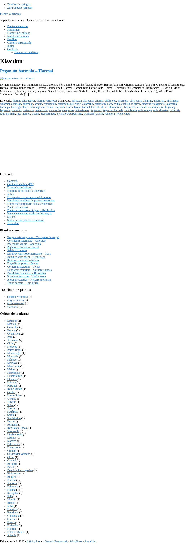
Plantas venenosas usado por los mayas (29, 213)
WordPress (76, 541)
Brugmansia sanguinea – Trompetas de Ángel (33, 237)
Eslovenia (12, 486)
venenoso (12, 306)
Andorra (12, 483)
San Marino (14, 418)
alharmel (5, 103)
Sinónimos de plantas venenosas (25, 220)
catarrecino (50, 103)
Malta (10, 369)
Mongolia (12, 356)
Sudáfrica (12, 411)
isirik (164, 107)
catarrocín (63, 103)
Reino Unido (14, 388)
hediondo (129, 107)
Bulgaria (12, 463)
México (11, 323)
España (11, 489)
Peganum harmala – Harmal (26, 70)
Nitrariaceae (82, 110)
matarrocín (41, 110)
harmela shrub (99, 107)
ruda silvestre (160, 110)
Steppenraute (47, 113)
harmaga (5, 107)
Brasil (10, 466)
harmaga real (38, 107)
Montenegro (14, 353)
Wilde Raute (123, 113)
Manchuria (13, 366)
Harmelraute (116, 107)
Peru (9, 336)
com (109, 103)
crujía (116, 103)
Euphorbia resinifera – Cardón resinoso (29, 269)
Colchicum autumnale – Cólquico (26, 240)
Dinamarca (13, 447)
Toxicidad (13, 223)
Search (11, 216)
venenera (109, 113)
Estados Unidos (16, 532)
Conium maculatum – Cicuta (23, 266)
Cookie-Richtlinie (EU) (20, 184)
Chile (10, 343)
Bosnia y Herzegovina (20, 470)
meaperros (68, 110)
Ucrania (11, 398)
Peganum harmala (113, 110)
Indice (10, 193)
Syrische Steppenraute (69, 113)
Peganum (96, 110)
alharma (147, 100)
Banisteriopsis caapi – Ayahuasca (26, 256)
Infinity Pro (33, 541)
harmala (60, 107)
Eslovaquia (13, 444)
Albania (11, 535)
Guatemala (13, 515)
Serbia (10, 414)
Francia (11, 522)
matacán (16, 110)
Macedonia (13, 372)
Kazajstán (12, 493)
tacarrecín (88, 113)
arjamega (28, 103)
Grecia (11, 519)
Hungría (12, 509)
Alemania (12, 340)
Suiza (10, 405)
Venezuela (13, 431)
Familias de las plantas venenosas (26, 190)
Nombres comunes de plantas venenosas (30, 203)
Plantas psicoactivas (24, 100)
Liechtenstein (14, 434)
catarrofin (87, 103)
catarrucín (100, 103)
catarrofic (75, 103)
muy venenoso (15, 300)
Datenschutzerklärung (19, 187)
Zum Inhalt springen (18, 4)
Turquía (11, 401)
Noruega (12, 346)
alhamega (123, 100)
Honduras (12, 512)
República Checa (17, 427)
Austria (11, 479)
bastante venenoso (17, 296)
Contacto (12, 180)
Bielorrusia (13, 473)
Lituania (12, 379)
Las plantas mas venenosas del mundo (29, 197)
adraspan (77, 100)
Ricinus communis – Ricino (23, 260)
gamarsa (161, 103)
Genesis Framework (56, 541)
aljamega (16, 103)
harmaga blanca (20, 107)
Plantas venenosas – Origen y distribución (31, 210)
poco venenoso (15, 303)
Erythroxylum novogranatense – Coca (29, 253)
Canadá (11, 460)
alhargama (136, 100)
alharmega (172, 100)
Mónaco (12, 359)
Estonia (11, 528)
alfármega (110, 100)
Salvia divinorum (17, 250)
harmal (50, 107)
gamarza (172, 103)
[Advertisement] (92, 143)
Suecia (11, 408)
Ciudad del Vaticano (18, 453)
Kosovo (11, 440)
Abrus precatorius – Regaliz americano (29, 279)
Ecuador (12, 320)
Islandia (11, 499)
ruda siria (175, 110)
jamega (172, 107)
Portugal (12, 385)
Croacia (11, 450)
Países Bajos (14, 349)
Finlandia (12, 525)
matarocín (28, 110)
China (10, 457)
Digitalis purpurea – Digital (22, 263)
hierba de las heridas (148, 107)
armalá (38, 103)
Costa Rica (13, 333)
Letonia (11, 437)
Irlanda (11, 502)
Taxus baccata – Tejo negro (22, 282)
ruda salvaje (145, 110)
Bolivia (11, 330)
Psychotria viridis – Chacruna (24, 243)
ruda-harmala (7, 113)
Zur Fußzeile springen (19, 7)
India (10, 506)
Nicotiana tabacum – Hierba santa (26, 276)
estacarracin (148, 103)
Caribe (11, 392)
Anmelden (90, 541)
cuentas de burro (130, 103)
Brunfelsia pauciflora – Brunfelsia (26, 273)
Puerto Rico (14, 395)
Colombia (12, 327)
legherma (5, 110)
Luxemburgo (14, 375)
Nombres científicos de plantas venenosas (31, 200)
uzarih (99, 113)
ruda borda (130, 110)
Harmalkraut (73, 107)
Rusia (10, 421)
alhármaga (159, 100)
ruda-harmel (23, 113)
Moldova (12, 362)
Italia (10, 496)
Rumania (12, 424)
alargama (88, 100)
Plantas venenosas (10, 13)
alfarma (99, 100)
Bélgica (11, 476)
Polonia (11, 382)
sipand (35, 113)
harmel (86, 107)
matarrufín (55, 110)
